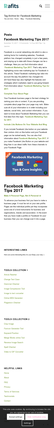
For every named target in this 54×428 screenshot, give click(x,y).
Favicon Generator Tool (13, 328)
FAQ (6, 382)
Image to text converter (13, 293)
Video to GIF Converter (13, 351)
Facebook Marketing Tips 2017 (26, 39)
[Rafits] (22, 6)
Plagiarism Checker (12, 302)
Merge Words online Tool (14, 337)
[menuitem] (39, 6)
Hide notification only (37, 417)
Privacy (7, 386)
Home (6, 373)
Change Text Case (11, 279)
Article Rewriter (10, 274)
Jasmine (7, 46)
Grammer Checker (11, 284)
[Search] (39, 6)
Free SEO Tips (37, 43)
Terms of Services (11, 391)
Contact (7, 400)
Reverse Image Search (13, 342)
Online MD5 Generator (13, 298)
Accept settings (15, 417)
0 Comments (24, 43)
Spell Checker (10, 347)
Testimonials (9, 396)
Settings (27, 423)
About (6, 377)
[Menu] (46, 6)
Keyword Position (11, 333)
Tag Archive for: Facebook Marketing (22, 15)
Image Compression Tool (14, 288)
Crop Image (9, 323)
